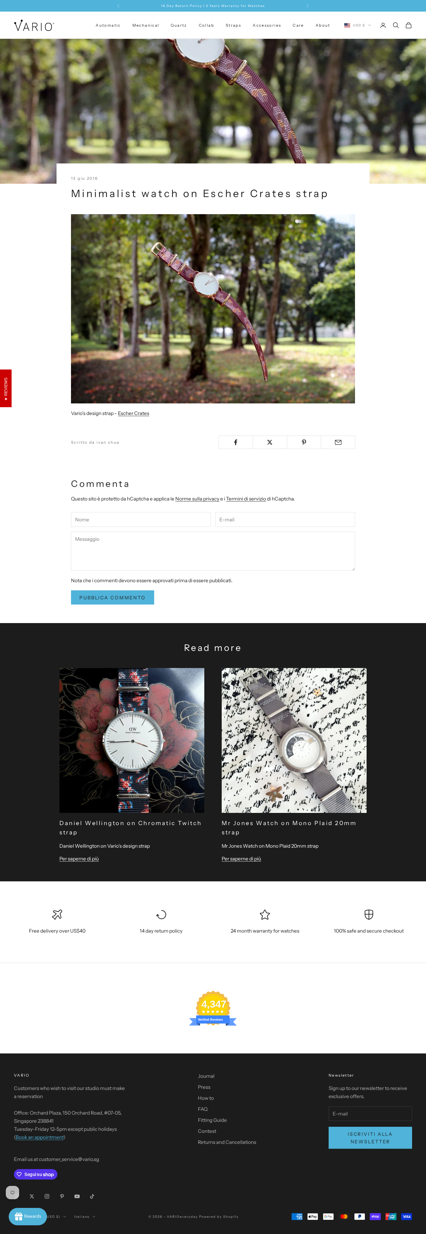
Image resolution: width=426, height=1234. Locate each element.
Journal (206, 1076)
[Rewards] (28, 1216)
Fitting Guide (212, 1120)
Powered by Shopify (219, 1217)
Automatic (108, 25)
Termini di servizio (246, 499)
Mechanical (145, 25)
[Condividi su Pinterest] (304, 442)
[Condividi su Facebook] (236, 442)
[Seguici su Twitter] (32, 1196)
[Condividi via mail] (338, 442)
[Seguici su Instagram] (47, 1196)
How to (206, 1098)
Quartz (179, 25)
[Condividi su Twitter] (270, 442)
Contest (207, 1131)
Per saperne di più (79, 859)
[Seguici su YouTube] (77, 1196)
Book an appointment (39, 1137)
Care (298, 25)
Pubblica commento (112, 597)
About (323, 25)
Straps (233, 25)
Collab (206, 25)
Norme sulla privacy (197, 499)
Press (204, 1087)
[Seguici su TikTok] (92, 1196)
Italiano (82, 1217)
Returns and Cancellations (227, 1142)
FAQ (202, 1109)
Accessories (267, 25)
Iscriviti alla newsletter (370, 1137)
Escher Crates (133, 413)
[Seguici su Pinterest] (62, 1196)
